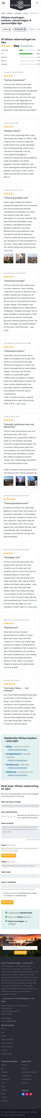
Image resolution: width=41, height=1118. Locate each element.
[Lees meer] (20, 403)
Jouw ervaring (7, 823)
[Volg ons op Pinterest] (30, 1094)
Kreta (3, 1086)
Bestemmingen (7, 1025)
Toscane (4, 1097)
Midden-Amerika (7, 1039)
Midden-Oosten (7, 1043)
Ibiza (2, 1083)
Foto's (3, 845)
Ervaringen (19, 29)
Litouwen (17, 13)
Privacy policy (27, 1076)
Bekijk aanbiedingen (17, 749)
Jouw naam (6, 872)
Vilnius (25, 13)
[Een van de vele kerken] (32, 481)
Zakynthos (5, 1101)
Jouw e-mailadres (8, 882)
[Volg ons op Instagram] (26, 1094)
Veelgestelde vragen (29, 1072)
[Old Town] (20, 481)
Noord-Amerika (6, 1047)
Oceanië (4, 1050)
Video (3, 862)
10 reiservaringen (26, 46)
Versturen (7, 902)
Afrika (3, 1029)
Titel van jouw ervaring (11, 802)
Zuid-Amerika (6, 1054)
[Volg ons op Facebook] (23, 1094)
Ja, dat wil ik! (20, 952)
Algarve (4, 1065)
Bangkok (4, 1072)
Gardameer (5, 1079)
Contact (24, 1068)
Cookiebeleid (26, 1079)
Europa (9, 13)
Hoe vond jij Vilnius (9, 812)
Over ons (25, 1065)
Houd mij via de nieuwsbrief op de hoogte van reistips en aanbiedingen (20, 894)
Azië (2, 1032)
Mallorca (4, 1090)
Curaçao (4, 1076)
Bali (2, 1068)
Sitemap (25, 1083)
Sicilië (3, 1094)
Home (3, 13)
